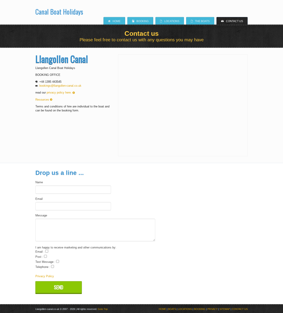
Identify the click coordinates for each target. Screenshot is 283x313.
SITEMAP (225, 309)
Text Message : (45, 261)
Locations (169, 21)
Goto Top (103, 309)
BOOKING (199, 309)
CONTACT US (240, 309)
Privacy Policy (44, 276)
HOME (162, 309)
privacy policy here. (61, 92)
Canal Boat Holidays (59, 10)
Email (39, 198)
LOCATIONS (185, 309)
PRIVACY (212, 309)
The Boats (200, 21)
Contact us (232, 21)
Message (41, 215)
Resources (43, 99)
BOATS (172, 309)
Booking (140, 21)
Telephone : (43, 267)
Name (39, 182)
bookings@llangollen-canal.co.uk (60, 85)
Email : (40, 251)
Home (114, 21)
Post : (39, 256)
